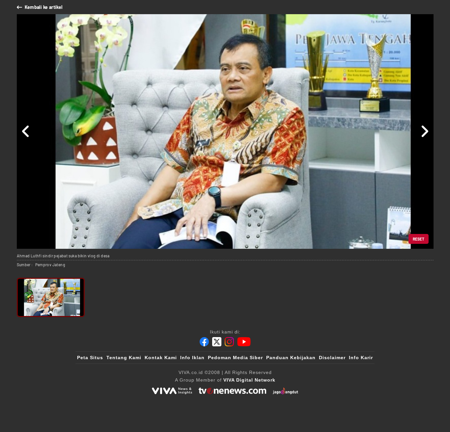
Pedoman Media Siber (235, 357)
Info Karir (361, 357)
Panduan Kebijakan (291, 357)
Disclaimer (332, 357)
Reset (418, 239)
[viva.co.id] (172, 391)
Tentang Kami (123, 357)
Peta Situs (90, 357)
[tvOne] (232, 391)
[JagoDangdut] (285, 391)
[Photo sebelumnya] (26, 131)
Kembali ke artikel (44, 7)
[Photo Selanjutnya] (424, 131)
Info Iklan (192, 357)
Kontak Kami (161, 357)
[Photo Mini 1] (51, 297)
